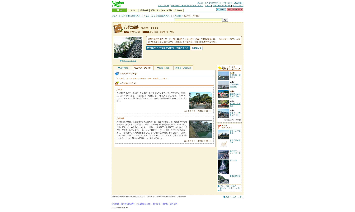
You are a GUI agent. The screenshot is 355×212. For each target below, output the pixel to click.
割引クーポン (155, 10)
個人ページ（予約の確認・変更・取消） (187, 6)
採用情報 (156, 204)
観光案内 (178, 10)
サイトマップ (238, 6)
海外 (132, 10)
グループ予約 (166, 10)
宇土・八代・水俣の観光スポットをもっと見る (230, 188)
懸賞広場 (144, 10)
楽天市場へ (238, 3)
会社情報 (115, 204)
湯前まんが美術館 (235, 132)
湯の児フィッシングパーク (235, 152)
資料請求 (173, 204)
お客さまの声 (163, 6)
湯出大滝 (233, 160)
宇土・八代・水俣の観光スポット (159, 16)
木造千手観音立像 (235, 141)
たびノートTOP (118, 16)
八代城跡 (178, 16)
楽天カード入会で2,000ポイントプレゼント (214, 3)
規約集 (165, 204)
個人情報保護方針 (128, 204)
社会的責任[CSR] (144, 204)
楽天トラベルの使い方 (222, 6)
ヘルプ (208, 6)
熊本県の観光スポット (135, 16)
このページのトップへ (234, 197)
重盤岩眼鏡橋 (235, 176)
